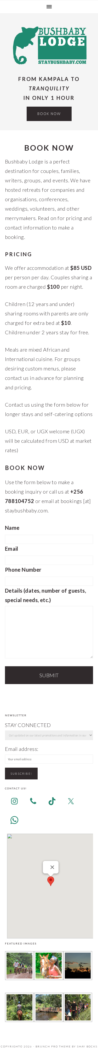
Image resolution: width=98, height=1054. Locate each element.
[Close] (52, 867)
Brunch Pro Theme (53, 1046)
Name (12, 528)
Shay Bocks (87, 1046)
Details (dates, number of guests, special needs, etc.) (45, 595)
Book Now (49, 114)
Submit (49, 675)
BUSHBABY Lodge (49, 45)
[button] (50, 881)
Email (11, 548)
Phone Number (23, 569)
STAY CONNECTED (28, 725)
